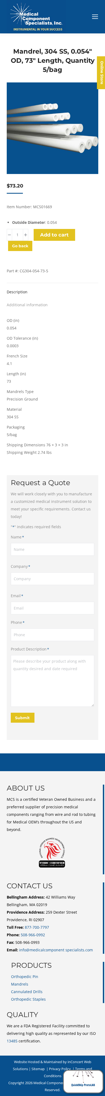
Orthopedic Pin (24, 976)
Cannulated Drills (27, 991)
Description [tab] (17, 291)
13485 (12, 1040)
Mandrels (19, 984)
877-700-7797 (37, 927)
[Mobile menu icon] (95, 16)
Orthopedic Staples (28, 999)
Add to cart (54, 235)
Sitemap (38, 1068)
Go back (20, 245)
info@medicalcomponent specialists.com (56, 949)
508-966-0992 (33, 934)
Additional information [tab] (27, 304)
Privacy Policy (60, 1068)
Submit (22, 717)
